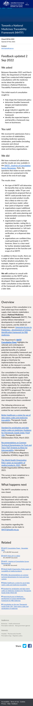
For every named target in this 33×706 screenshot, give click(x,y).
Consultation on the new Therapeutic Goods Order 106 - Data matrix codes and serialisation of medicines (14, 606)
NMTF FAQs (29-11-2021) (11, 556)
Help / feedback (12, 704)
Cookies (22, 702)
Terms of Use (15, 702)
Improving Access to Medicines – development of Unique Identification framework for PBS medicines (13, 598)
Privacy (3, 704)
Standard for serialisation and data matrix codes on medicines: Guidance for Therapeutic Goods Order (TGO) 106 (16, 591)
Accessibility (5, 702)
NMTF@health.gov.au (7, 48)
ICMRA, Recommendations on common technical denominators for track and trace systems (15, 577)
